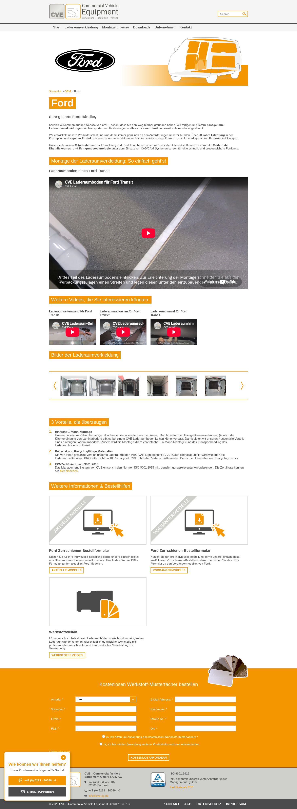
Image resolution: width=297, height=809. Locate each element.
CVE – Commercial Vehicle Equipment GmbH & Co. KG (83, 11)
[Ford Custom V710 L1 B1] (218, 386)
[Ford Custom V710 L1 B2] (189, 386)
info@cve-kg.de (98, 795)
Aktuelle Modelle (66, 570)
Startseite (55, 91)
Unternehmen (165, 27)
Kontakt (186, 27)
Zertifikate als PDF (181, 787)
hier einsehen (69, 471)
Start (56, 27)
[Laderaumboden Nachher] (102, 386)
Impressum (236, 804)
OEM (67, 91)
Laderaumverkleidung (81, 27)
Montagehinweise (115, 27)
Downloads (142, 27)
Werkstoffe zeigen (67, 655)
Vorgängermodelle (169, 570)
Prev (55, 386)
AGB (188, 804)
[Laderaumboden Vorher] (73, 386)
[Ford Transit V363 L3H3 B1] (160, 386)
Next (242, 386)
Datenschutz (208, 804)
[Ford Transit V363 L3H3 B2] (131, 386)
